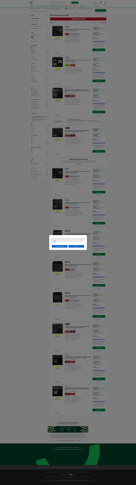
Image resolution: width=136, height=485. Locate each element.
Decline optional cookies (59, 246)
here (54, 242)
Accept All (76, 246)
